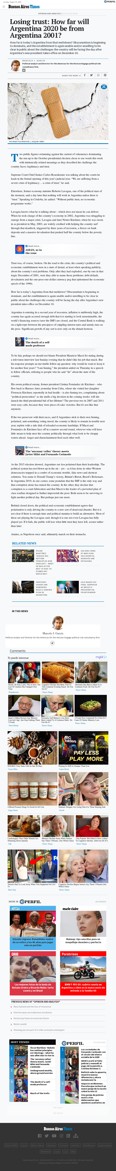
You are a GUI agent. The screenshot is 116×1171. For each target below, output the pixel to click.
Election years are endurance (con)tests (33, 1012)
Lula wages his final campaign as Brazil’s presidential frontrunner (89, 587)
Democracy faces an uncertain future (31, 1018)
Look (56, 1151)
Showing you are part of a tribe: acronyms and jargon (39, 1029)
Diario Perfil (11, 1145)
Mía (73, 1151)
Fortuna (63, 1145)
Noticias (51, 1145)
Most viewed (20, 1042)
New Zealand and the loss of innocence (32, 1006)
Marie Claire (37, 1145)
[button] (104, 86)
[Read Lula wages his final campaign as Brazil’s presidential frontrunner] (68, 582)
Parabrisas (89, 1145)
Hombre (75, 1145)
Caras (24, 1145)
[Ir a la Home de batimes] (58, 1128)
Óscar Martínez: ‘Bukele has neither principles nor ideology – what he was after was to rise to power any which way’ (45, 562)
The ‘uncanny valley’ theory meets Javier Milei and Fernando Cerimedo (48, 453)
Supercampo (104, 1145)
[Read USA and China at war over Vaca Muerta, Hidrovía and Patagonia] (68, 551)
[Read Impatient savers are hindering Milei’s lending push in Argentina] (23, 582)
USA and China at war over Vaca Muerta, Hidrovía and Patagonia (88, 556)
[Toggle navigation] (4, 6)
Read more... (34, 246)
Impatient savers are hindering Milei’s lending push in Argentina (44, 588)
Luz (65, 1151)
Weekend (45, 1151)
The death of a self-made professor (37, 344)
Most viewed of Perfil (83, 1043)
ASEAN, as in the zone (33, 251)
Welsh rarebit (20, 1024)
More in (13, 901)
